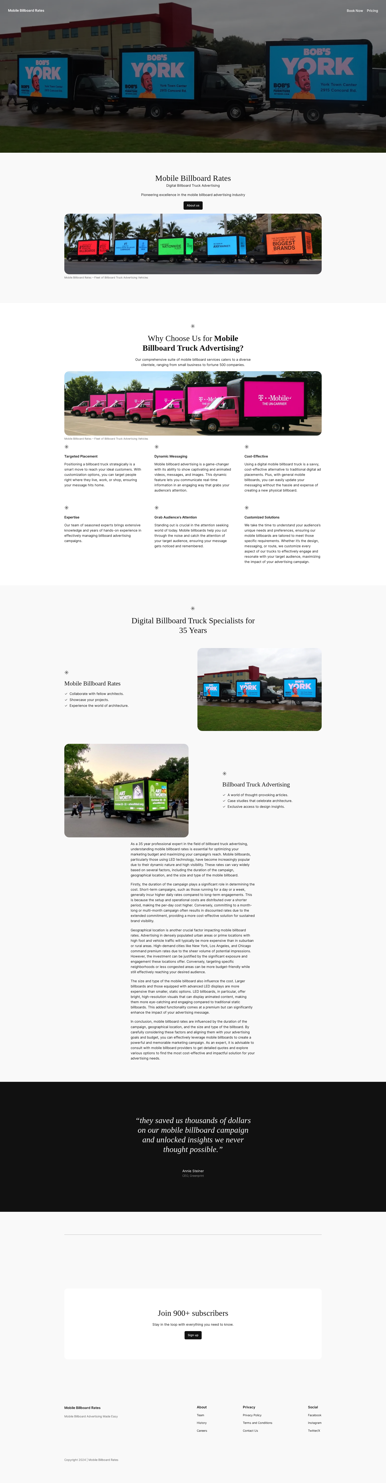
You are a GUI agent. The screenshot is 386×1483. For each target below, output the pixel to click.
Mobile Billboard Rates (26, 10)
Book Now (355, 11)
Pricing (372, 11)
